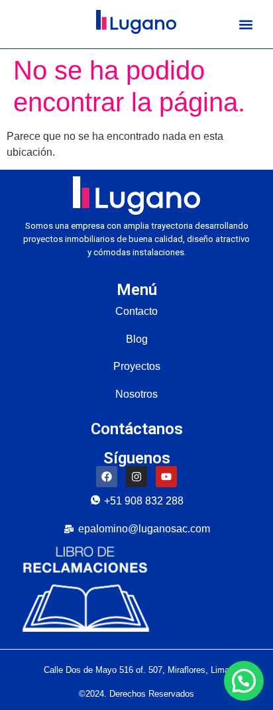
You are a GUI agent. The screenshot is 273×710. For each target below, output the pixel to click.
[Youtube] (166, 476)
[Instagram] (136, 476)
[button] (245, 24)
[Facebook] (106, 476)
